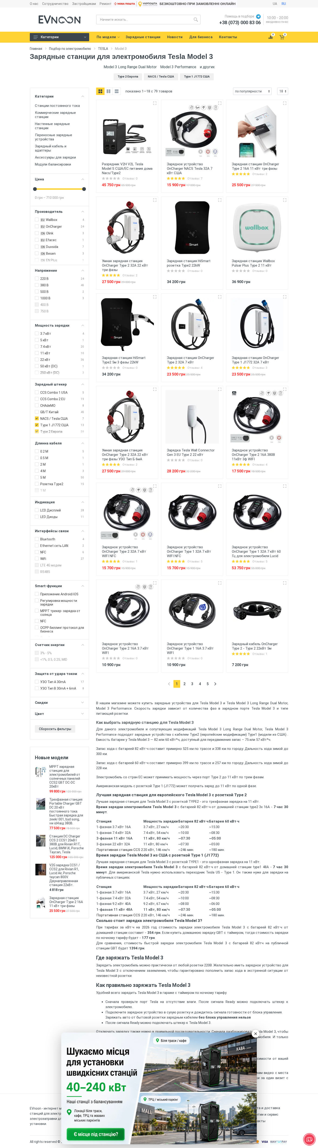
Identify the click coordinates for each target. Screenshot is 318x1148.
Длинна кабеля (48, 443)
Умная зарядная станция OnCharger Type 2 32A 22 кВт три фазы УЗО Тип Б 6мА (125, 454)
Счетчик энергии (49, 645)
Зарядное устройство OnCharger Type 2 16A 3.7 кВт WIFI (125, 648)
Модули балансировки (53, 164)
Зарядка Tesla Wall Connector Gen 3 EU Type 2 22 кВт (191, 452)
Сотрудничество (55, 3)
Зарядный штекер (51, 384)
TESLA (103, 49)
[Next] (215, 684)
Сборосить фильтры (55, 729)
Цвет (39, 714)
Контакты (257, 1121)
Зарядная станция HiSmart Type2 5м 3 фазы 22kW (123, 360)
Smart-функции (48, 586)
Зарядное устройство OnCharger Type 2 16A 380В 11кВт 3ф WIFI (253, 454)
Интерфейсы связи (52, 531)
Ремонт (106, 3)
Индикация (45, 502)
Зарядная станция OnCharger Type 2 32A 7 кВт (190, 360)
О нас (34, 3)
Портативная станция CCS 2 (119, 850)
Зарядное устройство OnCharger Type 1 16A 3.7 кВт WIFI (190, 648)
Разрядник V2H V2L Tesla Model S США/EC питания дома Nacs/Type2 (127, 168)
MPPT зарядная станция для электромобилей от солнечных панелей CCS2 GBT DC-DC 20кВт (64, 776)
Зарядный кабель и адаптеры (50, 148)
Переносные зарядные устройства (53, 137)
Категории (50, 37)
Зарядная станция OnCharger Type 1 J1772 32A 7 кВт (255, 360)
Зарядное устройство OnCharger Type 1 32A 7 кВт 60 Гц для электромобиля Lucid (256, 551)
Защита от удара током (56, 674)
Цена (39, 179)
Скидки (41, 703)
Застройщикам (84, 3)
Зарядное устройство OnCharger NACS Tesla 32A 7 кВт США (189, 168)
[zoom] (154, 103)
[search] (196, 19)
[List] (116, 91)
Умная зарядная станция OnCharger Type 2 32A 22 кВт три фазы (125, 265)
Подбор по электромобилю (70, 49)
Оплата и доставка (264, 1108)
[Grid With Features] (108, 91)
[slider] (35, 189)
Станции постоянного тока (57, 106)
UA (275, 4)
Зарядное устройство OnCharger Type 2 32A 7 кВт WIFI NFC (124, 551)
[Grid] (100, 91)
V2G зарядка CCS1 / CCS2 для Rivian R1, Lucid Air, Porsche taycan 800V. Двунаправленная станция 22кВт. (64, 875)
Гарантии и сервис (263, 1114)
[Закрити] (256, 1034)
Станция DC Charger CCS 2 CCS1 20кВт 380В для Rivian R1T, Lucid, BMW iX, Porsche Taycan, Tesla (66, 844)
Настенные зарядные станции (52, 126)
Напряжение (46, 270)
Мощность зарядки (52, 325)
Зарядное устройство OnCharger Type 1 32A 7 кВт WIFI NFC (189, 551)
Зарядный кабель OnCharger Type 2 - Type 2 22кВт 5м (255, 646)
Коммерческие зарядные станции (55, 115)
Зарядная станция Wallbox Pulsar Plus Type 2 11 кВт (253, 263)
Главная (36, 49)
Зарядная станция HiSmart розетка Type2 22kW (188, 263)
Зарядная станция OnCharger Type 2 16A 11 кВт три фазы (66, 902)
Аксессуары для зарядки (55, 157)
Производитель (49, 212)
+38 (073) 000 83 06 (240, 22)
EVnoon (35, 1108)
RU (284, 4)
